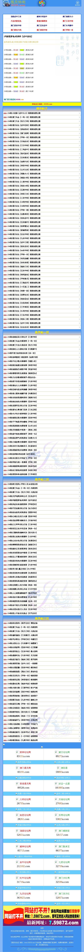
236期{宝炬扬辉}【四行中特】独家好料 (22, 692)
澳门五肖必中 (42, 25)
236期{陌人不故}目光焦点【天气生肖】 (22, 613)
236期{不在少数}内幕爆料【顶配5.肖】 (22, 361)
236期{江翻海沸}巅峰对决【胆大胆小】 (22, 532)
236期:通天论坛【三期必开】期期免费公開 (23, 283)
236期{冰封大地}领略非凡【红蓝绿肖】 (22, 446)
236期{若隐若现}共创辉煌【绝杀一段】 (22, 450)
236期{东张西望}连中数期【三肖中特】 (22, 553)
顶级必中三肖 (16, 16)
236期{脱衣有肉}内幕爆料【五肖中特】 (22, 561)
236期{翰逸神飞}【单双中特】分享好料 (22, 720)
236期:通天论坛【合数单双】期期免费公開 (23, 214)
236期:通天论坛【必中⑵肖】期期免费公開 (23, 125)
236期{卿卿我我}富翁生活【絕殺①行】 (22, 545)
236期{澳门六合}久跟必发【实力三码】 (22, 345)
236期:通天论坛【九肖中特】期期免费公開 (23, 238)
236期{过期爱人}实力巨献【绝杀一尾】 (22, 585)
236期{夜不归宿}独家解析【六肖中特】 (22, 381)
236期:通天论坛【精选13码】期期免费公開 (23, 178)
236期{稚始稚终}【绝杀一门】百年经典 (22, 716)
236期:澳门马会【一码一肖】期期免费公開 (23, 117)
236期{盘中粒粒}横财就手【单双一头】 (22, 434)
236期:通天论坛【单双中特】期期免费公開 (23, 166)
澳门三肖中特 (68, 21)
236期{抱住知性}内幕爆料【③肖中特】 (22, 401)
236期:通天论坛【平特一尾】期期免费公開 (23, 210)
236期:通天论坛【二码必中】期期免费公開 (23, 149)
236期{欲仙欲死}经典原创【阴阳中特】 (22, 512)
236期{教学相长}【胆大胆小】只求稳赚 (22, 712)
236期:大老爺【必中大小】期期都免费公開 (23, 113)
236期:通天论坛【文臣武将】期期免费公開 (23, 303)
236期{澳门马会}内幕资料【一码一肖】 (22, 341)
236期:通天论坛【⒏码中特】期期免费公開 (23, 311)
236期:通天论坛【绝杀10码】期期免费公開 (23, 186)
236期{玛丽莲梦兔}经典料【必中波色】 (22, 500)
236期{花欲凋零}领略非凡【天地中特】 (22, 520)
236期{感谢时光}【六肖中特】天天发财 (22, 655)
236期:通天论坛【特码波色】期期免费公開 (23, 275)
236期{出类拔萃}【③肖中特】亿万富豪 (22, 647)
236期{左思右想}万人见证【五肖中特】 (22, 609)
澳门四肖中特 (16, 25)
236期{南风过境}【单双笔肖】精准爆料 (22, 680)
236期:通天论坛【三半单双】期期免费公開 (23, 307)
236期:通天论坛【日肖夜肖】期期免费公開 (23, 157)
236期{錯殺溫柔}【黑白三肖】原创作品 (22, 672)
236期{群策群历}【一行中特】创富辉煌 (22, 736)
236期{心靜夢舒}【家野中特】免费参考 (22, 728)
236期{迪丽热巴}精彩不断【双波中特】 (22, 369)
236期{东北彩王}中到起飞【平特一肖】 (22, 458)
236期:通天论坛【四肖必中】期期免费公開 (23, 218)
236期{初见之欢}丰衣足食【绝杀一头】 (22, 528)
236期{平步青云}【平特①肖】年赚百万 (22, 639)
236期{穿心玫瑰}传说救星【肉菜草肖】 (22, 577)
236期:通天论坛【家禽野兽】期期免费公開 (23, 230)
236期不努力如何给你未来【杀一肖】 (21, 353)
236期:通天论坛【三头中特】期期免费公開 (23, 315)
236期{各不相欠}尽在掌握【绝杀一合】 (22, 605)
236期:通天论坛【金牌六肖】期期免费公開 (23, 162)
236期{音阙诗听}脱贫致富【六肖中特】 (22, 565)
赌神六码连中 (42, 16)
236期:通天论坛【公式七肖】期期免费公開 (23, 170)
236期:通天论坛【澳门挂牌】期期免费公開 (23, 133)
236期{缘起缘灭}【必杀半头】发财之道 (22, 732)
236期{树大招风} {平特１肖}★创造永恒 (22, 484)
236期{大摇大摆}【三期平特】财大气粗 (22, 688)
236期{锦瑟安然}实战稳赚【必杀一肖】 (22, 601)
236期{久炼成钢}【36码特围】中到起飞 (22, 724)
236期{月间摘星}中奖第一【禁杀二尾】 (22, 430)
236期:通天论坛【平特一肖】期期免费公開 (23, 137)
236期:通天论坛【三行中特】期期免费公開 (23, 145)
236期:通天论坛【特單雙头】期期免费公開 (23, 226)
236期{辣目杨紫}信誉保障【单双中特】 (22, 365)
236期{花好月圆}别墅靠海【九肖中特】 (22, 597)
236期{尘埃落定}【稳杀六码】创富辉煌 (22, 708)
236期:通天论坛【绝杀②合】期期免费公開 (23, 299)
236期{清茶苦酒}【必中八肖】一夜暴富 (22, 663)
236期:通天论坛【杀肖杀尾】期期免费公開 (23, 262)
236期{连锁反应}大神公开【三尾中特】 (22, 337)
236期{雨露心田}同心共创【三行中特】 (22, 589)
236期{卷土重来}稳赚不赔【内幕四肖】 (22, 393)
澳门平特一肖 (68, 30)
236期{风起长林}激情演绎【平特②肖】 (22, 504)
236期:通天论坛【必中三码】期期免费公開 (23, 323)
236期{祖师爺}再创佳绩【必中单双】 (21, 454)
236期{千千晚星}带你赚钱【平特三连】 (22, 422)
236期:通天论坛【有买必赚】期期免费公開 (23, 258)
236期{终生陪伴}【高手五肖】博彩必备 (22, 623)
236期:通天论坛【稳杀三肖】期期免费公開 (23, 266)
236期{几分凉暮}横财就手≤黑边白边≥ (21, 377)
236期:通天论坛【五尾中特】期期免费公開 (23, 190)
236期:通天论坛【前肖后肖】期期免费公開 (23, 246)
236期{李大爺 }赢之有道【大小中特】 (21, 569)
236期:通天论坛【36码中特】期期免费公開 (23, 206)
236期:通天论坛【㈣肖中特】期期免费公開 (23, 250)
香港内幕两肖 (42, 21)
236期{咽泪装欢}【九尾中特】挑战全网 (22, 740)
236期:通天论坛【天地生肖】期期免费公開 (23, 141)
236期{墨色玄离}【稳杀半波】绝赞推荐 (22, 684)
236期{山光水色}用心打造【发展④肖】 (22, 541)
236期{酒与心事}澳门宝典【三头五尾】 (22, 410)
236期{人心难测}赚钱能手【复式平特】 (22, 593)
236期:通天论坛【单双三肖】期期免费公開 (23, 194)
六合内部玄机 (16, 21)
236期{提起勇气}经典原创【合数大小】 (22, 438)
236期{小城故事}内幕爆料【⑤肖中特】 (22, 442)
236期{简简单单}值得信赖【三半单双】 (22, 474)
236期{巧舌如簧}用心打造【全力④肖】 (22, 508)
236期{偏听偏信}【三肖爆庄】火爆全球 (22, 635)
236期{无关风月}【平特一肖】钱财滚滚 (22, 676)
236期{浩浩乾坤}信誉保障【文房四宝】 (22, 573)
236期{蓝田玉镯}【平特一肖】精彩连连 (22, 704)
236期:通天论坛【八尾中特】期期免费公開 (23, 182)
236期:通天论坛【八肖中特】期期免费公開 (23, 198)
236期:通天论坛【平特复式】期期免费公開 (23, 279)
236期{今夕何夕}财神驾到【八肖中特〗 (22, 414)
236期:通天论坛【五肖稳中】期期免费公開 (23, 222)
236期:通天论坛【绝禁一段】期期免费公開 (23, 291)
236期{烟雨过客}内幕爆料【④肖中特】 (22, 418)
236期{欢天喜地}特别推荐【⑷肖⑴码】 (22, 470)
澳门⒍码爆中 (68, 25)
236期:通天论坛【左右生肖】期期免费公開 (23, 327)
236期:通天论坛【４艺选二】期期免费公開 (23, 287)
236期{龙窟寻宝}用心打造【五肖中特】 (22, 406)
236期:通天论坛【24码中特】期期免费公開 (23, 202)
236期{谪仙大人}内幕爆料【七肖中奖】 (22, 385)
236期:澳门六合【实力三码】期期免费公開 (23, 121)
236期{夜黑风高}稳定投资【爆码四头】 (22, 581)
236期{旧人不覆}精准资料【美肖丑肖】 (22, 557)
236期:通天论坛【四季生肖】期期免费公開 (23, 295)
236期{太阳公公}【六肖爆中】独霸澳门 (22, 643)
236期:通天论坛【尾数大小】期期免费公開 (23, 174)
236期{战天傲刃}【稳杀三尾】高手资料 (22, 659)
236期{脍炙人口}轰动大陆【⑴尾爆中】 (22, 349)
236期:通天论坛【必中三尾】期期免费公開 (23, 242)
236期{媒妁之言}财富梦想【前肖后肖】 (22, 549)
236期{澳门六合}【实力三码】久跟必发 (22, 492)
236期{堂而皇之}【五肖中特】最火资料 (22, 651)
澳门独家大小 (68, 16)
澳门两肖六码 (16, 30)
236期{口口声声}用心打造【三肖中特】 (22, 524)
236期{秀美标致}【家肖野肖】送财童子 (22, 696)
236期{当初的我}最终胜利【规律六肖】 (22, 397)
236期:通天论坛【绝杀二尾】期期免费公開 (23, 319)
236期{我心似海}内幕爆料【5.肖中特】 (22, 536)
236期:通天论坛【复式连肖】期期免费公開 (23, 153)
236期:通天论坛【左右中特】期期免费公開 (23, 234)
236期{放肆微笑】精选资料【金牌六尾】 (23, 357)
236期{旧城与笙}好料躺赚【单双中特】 (22, 389)
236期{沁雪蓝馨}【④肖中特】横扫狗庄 (22, 667)
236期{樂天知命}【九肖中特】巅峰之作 (22, 700)
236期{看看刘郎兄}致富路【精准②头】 (22, 373)
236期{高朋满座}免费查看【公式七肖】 (22, 426)
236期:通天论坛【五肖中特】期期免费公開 (23, 271)
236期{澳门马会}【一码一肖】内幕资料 (22, 488)
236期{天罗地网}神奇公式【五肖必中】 (22, 496)
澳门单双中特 (42, 30)
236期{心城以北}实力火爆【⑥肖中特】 (22, 516)
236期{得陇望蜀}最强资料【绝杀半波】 (22, 466)
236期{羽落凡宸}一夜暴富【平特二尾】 (22, 462)
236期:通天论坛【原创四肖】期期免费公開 (23, 129)
